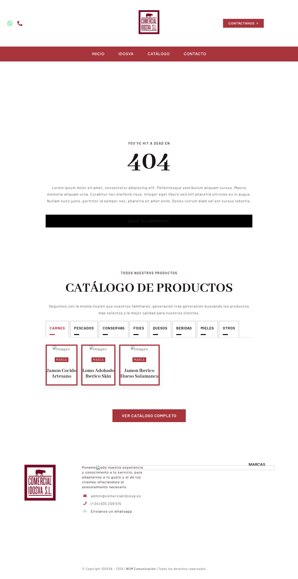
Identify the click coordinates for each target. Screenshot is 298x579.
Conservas (114, 328)
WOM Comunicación (141, 569)
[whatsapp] (10, 23)
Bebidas (184, 328)
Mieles (207, 328)
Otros (229, 328)
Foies (138, 328)
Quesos (160, 328)
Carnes (57, 328)
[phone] (20, 23)
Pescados (84, 328)
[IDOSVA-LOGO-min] (149, 10)
